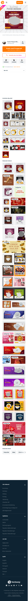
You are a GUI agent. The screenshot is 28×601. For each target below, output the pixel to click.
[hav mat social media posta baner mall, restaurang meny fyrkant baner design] (19, 388)
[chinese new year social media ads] (9, 261)
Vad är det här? (17, 66)
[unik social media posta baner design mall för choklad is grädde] (8, 353)
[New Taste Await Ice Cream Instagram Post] (8, 463)
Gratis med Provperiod (14, 49)
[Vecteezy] (2, 2)
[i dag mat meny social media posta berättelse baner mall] (6, 328)
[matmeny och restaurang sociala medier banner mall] (5, 179)
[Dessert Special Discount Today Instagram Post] (8, 365)
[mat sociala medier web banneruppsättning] (9, 126)
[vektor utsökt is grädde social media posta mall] (8, 574)
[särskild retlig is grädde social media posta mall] (8, 299)
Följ (23, 43)
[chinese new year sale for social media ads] (9, 506)
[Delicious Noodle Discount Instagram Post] (8, 475)
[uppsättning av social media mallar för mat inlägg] (10, 172)
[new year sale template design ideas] (9, 278)
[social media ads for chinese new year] (13, 342)
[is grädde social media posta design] (9, 313)
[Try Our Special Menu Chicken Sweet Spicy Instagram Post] (8, 388)
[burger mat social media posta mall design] (8, 539)
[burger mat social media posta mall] (8, 551)
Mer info (6, 69)
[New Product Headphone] (6, 497)
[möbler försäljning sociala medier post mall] (10, 134)
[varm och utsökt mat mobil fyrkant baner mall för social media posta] (8, 116)
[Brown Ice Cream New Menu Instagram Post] (8, 216)
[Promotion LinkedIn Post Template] (8, 251)
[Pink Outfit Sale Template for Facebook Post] (8, 400)
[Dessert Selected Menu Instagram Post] (8, 377)
